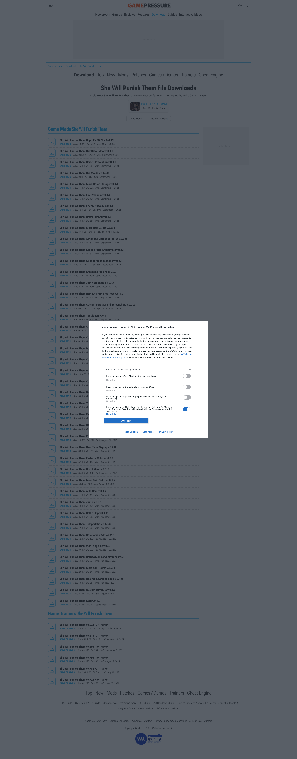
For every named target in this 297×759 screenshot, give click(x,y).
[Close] (202, 327)
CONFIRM (126, 421)
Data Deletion (131, 432)
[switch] (187, 376)
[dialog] (148, 379)
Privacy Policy (166, 432)
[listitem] (148, 369)
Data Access (148, 432)
